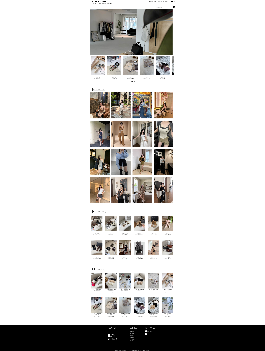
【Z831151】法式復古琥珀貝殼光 (125, 289)
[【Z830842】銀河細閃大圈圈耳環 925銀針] (145, 74)
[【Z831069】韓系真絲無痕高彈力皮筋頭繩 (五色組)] (96, 312)
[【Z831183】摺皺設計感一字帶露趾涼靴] (153, 230)
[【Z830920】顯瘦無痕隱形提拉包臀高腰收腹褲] (96, 74)
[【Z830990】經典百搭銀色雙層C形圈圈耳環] (125, 312)
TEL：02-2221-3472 (112, 331)
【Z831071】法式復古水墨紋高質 (167, 289)
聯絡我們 (132, 335)
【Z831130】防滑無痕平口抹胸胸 (111, 289)
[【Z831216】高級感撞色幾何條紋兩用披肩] (163, 118)
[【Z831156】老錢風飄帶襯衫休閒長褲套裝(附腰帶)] (121, 146)
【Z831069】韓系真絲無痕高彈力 (96, 313)
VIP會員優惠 (132, 339)
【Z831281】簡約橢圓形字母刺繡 (96, 289)
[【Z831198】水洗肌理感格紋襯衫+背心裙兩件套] (100, 174)
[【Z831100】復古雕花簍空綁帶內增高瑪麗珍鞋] (167, 230)
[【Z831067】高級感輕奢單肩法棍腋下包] (125, 254)
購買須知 (132, 331)
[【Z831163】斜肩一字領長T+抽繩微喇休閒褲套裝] (163, 174)
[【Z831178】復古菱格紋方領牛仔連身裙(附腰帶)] (100, 146)
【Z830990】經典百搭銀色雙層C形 (125, 313)
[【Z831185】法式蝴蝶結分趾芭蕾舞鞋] (111, 254)
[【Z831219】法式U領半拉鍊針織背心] (100, 118)
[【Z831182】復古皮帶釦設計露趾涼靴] (96, 254)
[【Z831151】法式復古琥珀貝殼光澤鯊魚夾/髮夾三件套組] (125, 288)
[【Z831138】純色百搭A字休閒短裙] (100, 202)
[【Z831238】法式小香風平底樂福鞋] (125, 230)
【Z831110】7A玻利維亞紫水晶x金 (153, 289)
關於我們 (132, 337)
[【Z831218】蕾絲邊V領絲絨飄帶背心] (121, 118)
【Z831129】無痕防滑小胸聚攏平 (139, 289)
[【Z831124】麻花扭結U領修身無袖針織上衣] (121, 202)
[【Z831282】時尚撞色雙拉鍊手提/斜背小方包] (111, 230)
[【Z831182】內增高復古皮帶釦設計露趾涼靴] (139, 230)
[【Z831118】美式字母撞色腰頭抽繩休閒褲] (163, 202)
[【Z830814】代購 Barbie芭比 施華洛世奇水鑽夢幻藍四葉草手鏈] (161, 74)
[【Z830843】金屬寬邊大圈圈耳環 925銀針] (129, 74)
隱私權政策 (132, 341)
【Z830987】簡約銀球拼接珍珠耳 (111, 313)
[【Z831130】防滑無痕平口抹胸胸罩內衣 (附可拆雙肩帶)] (111, 288)
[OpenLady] (102, 3)
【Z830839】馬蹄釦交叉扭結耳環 (167, 313)
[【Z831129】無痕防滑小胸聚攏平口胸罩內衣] (139, 288)
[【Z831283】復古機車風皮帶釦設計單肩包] (96, 230)
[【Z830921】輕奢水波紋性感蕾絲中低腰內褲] (139, 312)
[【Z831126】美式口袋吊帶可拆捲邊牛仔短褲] (142, 202)
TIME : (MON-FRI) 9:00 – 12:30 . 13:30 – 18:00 (117, 333)
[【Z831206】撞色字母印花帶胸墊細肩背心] (142, 146)
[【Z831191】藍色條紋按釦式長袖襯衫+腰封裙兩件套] (121, 174)
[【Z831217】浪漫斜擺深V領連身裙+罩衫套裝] (142, 118)
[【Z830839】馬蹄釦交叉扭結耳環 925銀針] (112, 74)
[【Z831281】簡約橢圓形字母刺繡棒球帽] (96, 288)
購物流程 (132, 333)
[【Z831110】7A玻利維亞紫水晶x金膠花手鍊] (153, 288)
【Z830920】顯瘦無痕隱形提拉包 (153, 313)
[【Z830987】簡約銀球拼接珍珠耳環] (111, 312)
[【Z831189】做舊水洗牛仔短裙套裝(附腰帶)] (142, 174)
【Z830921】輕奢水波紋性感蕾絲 (139, 313)
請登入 (155, 1)
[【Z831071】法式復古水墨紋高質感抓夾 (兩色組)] (167, 288)
